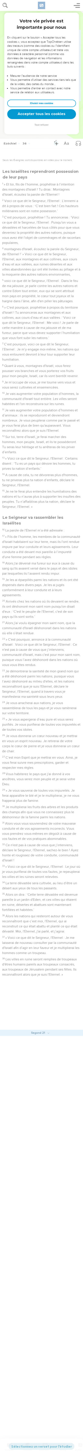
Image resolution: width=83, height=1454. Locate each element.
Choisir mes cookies (41, 103)
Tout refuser (41, 125)
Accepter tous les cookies (41, 114)
